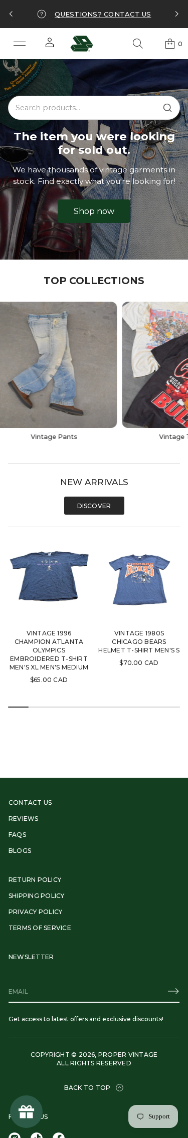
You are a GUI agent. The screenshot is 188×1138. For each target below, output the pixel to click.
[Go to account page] (50, 46)
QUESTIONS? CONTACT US (103, 14)
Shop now (94, 211)
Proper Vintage (127, 1054)
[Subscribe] (173, 991)
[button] (138, 44)
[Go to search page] (138, 44)
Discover (94, 506)
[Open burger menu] (20, 44)
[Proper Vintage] (82, 44)
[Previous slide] (11, 14)
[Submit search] (167, 108)
